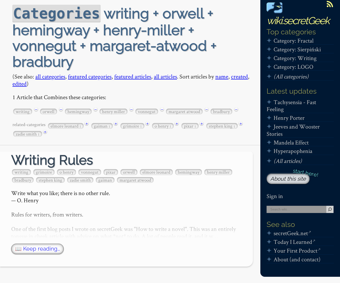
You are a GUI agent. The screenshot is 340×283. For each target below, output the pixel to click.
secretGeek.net (291, 233)
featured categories (90, 76)
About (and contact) (297, 259)
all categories (50, 76)
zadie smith (28, 134)
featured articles (132, 76)
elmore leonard (66, 126)
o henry (163, 126)
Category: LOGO (293, 67)
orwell (49, 111)
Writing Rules (52, 160)
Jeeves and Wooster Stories (293, 130)
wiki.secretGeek (298, 20)
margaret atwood (184, 111)
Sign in (275, 196)
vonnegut (147, 111)
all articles (165, 76)
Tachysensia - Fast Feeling (291, 105)
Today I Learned (293, 242)
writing (23, 111)
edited (19, 83)
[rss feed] (330, 4)
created (239, 76)
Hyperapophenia (293, 151)
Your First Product (295, 250)
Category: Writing (295, 58)
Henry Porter (289, 118)
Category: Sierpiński (297, 49)
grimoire (132, 126)
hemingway (78, 111)
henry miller (113, 111)
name (221, 76)
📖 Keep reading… (37, 249)
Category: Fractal (294, 40)
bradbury (221, 111)
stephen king (222, 126)
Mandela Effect (291, 142)
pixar (190, 126)
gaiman (102, 126)
